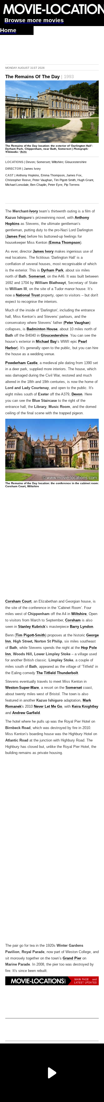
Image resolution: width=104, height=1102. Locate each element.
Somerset (43, 162)
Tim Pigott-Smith (30, 635)
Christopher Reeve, (18, 180)
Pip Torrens (72, 184)
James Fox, (74, 175)
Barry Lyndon (81, 627)
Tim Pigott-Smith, (65, 180)
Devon (30, 162)
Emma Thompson (64, 243)
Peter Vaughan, (42, 180)
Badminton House (42, 329)
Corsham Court (18, 601)
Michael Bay (46, 342)
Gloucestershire (76, 162)
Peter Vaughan (76, 323)
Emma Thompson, (53, 175)
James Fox (15, 236)
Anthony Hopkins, (28, 175)
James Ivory (32, 168)
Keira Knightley (85, 707)
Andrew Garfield (26, 713)
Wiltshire (57, 162)
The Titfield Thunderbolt (57, 673)
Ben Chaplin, (38, 184)
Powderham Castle (21, 363)
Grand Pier (72, 958)
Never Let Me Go (48, 707)
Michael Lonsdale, (17, 184)
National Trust (28, 295)
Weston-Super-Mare (22, 688)
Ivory (33, 211)
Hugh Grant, (85, 180)
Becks (23, 151)
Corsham (73, 620)
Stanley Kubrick (31, 627)
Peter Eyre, (55, 184)
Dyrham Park (52, 270)
